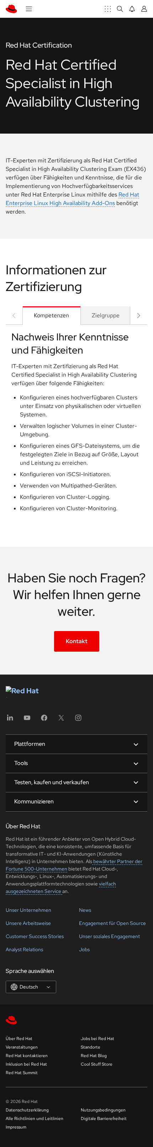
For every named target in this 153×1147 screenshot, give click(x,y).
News (85, 910)
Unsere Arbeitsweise (28, 923)
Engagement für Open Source (112, 923)
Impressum (16, 1127)
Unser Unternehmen (28, 910)
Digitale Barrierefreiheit (104, 1118)
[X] (61, 720)
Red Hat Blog (94, 1056)
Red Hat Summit (22, 1073)
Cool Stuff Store (96, 1064)
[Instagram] (78, 720)
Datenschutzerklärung (27, 1110)
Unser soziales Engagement (109, 936)
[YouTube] (27, 720)
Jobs (84, 949)
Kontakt (77, 641)
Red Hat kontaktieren (27, 1056)
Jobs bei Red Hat (97, 1038)
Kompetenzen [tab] (51, 315)
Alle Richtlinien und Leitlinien (34, 1118)
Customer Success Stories (35, 936)
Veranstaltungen (22, 1047)
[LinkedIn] (10, 720)
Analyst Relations (24, 949)
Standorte (90, 1047)
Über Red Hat (19, 1038)
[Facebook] (44, 720)
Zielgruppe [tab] (106, 315)
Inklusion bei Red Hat (26, 1064)
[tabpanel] (76, 424)
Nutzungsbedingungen (103, 1110)
